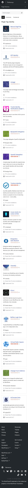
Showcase (18, 427)
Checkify (13, 265)
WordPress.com (6, 453)
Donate (17, 445)
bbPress (4, 458)
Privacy (3, 435)
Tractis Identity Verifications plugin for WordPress (18, 108)
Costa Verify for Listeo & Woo (16, 213)
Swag (17, 448)
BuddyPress (5, 460)
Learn (3, 440)
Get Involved (18, 440)
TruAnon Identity (16, 183)
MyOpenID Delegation (17, 132)
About (3, 427)
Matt (3, 455)
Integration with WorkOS (15, 239)
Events (17, 442)
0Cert (12, 290)
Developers (4, 445)
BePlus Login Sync (16, 317)
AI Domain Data (15, 397)
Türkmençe (8, 467)
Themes (17, 429)
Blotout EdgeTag (16, 26)
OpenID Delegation (16, 154)
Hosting (3, 432)
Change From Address (18, 371)
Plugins (17, 432)
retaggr (13, 82)
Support (3, 442)
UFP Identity (14, 55)
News (3, 429)
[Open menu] (25, 2)
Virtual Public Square (17, 342)
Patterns (17, 435)
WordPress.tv (5, 448)
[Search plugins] (21, 12)
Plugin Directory (5, 6)
